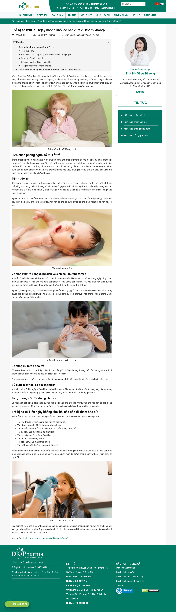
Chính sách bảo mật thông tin (130, 581)
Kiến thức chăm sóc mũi (49, 21)
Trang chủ (19, 21)
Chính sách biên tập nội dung (129, 576)
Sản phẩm (57, 15)
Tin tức (72, 15)
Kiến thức (86, 15)
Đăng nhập (150, 15)
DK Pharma (25, 15)
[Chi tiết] (140, 91)
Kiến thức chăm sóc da (135, 115)
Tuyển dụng (121, 15)
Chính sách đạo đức (125, 572)
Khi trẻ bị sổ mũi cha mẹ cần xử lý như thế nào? (45, 538)
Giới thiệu (42, 15)
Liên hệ (136, 15)
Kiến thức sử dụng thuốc (136, 135)
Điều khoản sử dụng (125, 567)
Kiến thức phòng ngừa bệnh (137, 128)
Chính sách (103, 15)
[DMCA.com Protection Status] (150, 591)
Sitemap (120, 585)
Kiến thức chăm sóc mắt (136, 122)
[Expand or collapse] (108, 42)
